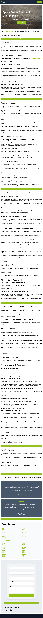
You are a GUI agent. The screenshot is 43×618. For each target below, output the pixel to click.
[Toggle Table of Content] (11, 43)
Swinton (3, 543)
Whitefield (4, 556)
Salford (3, 536)
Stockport (4, 539)
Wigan (23, 549)
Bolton (23, 540)
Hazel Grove (4, 541)
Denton (3, 548)
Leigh (3, 551)
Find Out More (21, 445)
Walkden (3, 544)
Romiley (3, 549)
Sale (3, 528)
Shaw (23, 551)
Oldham (23, 543)
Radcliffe (23, 531)
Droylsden (4, 547)
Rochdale (24, 553)
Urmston (3, 532)
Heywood (24, 547)
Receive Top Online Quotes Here (21, 303)
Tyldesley (4, 545)
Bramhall (4, 537)
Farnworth (24, 528)
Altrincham (4, 527)
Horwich (23, 552)
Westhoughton (25, 537)
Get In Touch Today (21, 38)
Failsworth (4, 553)
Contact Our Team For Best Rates (21, 98)
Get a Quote (20, 22)
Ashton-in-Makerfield (26, 541)
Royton (23, 548)
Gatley (3, 529)
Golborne (24, 529)
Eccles (3, 535)
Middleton (24, 535)
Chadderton (24, 539)
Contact (39, 1)
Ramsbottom (24, 555)
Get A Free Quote (21, 519)
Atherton (3, 555)
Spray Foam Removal (10, 31)
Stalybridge (24, 536)
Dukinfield (24, 532)
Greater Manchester (6, 540)
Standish (23, 556)
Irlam (3, 533)
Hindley (23, 544)
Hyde (23, 527)
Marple (3, 552)
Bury (23, 545)
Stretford (3, 531)
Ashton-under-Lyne (26, 533)
